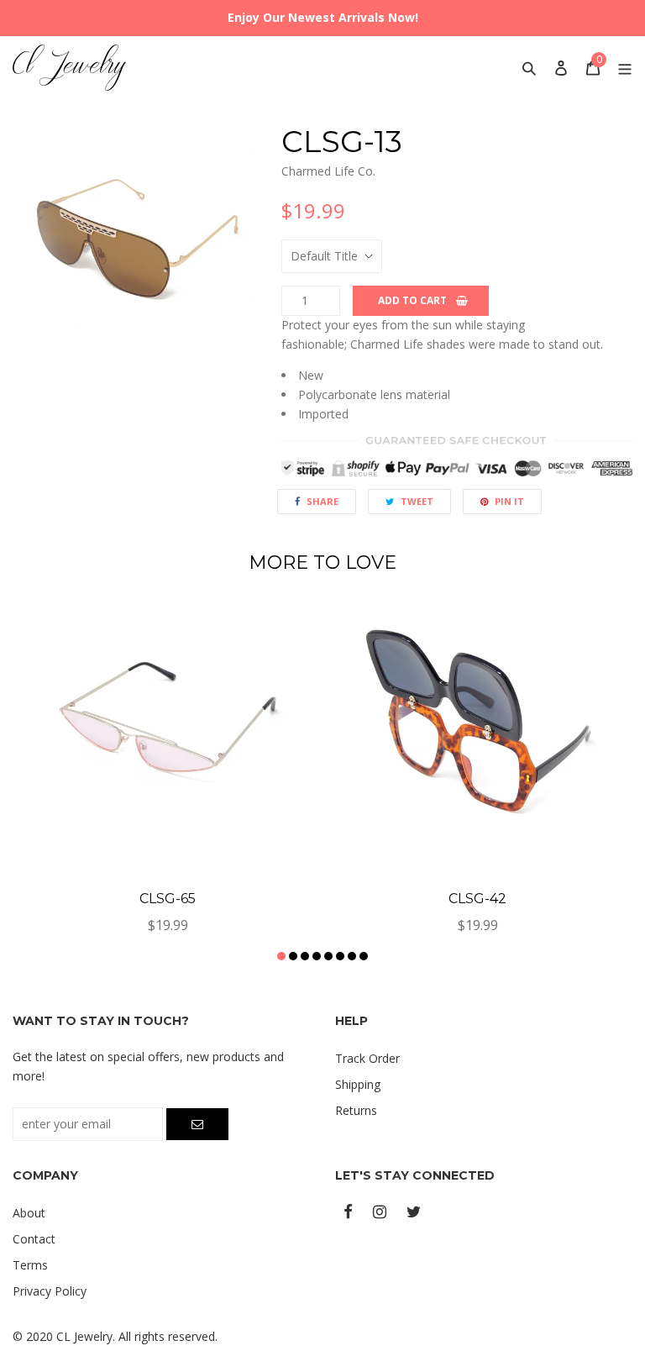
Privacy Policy (50, 1291)
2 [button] (293, 956)
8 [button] (363, 956)
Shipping (357, 1084)
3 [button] (305, 956)
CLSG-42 (477, 899)
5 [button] (328, 956)
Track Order (367, 1058)
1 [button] (281, 956)
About (29, 1213)
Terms (30, 1265)
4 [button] (316, 956)
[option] (134, 246)
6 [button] (340, 956)
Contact (34, 1239)
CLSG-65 (167, 899)
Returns (356, 1110)
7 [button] (352, 956)
